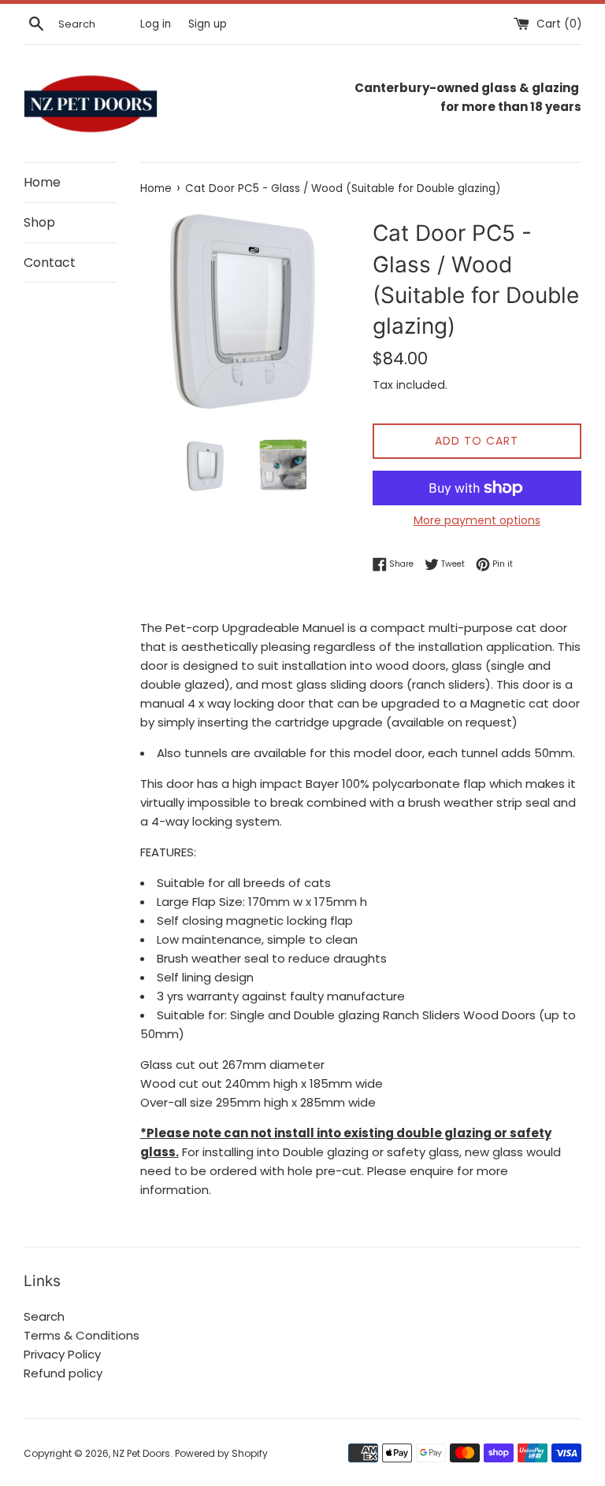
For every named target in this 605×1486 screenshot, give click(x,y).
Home (42, 182)
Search (44, 1316)
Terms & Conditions (81, 1335)
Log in (155, 24)
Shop (39, 222)
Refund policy (63, 1373)
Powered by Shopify (221, 1453)
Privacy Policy (62, 1354)
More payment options (477, 520)
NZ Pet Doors (141, 1453)
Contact (50, 262)
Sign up (207, 24)
